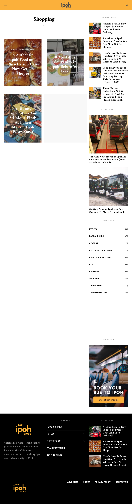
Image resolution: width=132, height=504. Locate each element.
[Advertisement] (108, 316)
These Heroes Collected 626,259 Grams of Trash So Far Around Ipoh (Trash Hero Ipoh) (113, 94)
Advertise (72, 482)
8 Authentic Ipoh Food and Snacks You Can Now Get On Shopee (23, 64)
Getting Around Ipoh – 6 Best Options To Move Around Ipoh (107, 211)
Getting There (54, 455)
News (92, 264)
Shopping (30, 50)
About (86, 482)
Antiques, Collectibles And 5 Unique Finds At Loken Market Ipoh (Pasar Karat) (22, 120)
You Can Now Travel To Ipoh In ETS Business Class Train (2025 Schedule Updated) (107, 160)
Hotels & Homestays (100, 257)
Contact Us (122, 482)
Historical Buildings (100, 250)
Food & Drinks (17, 50)
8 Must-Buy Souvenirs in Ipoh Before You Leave (65, 64)
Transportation (98, 292)
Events (93, 229)
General (93, 243)
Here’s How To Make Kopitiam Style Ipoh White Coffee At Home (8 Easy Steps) (114, 57)
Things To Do (96, 286)
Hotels (51, 434)
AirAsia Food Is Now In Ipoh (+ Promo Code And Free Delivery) (114, 28)
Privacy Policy (103, 482)
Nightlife (94, 271)
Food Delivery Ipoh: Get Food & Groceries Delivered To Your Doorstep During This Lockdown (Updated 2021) (115, 75)
